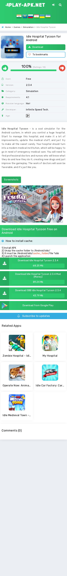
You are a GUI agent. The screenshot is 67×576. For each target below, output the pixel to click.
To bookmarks (40, 54)
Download (37, 47)
